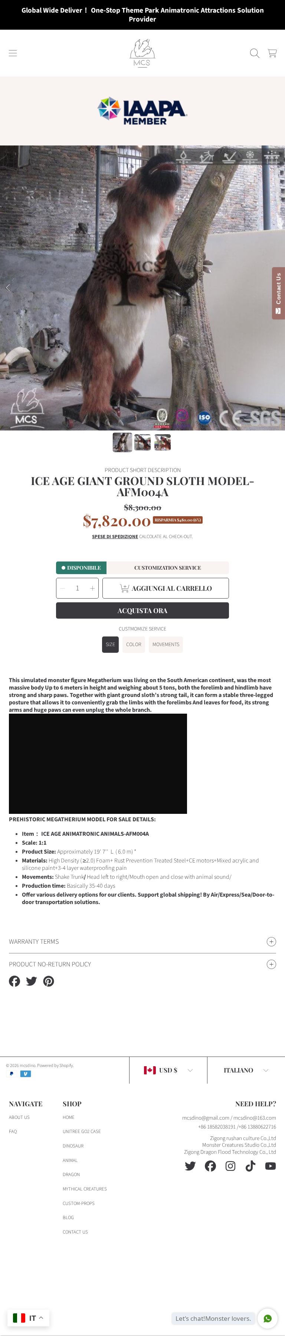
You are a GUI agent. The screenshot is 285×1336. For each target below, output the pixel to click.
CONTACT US (75, 1232)
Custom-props (79, 1203)
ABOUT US (19, 1117)
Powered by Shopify (55, 1065)
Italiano (238, 1070)
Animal (70, 1160)
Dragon (71, 1174)
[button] (13, 53)
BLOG (68, 1217)
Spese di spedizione (115, 537)
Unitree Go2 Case (82, 1131)
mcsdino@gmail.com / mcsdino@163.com (229, 1118)
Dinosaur (73, 1146)
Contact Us (278, 290)
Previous (8, 288)
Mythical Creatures (85, 1189)
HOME (69, 1117)
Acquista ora (142, 610)
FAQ (13, 1131)
